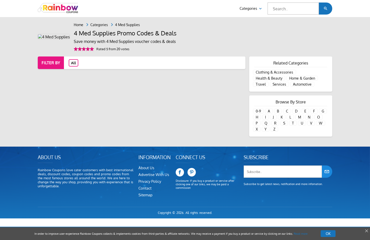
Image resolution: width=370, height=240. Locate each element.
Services (279, 84)
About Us (146, 167)
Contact (145, 188)
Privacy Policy (149, 181)
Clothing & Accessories (274, 72)
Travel (261, 84)
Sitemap (145, 195)
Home (78, 25)
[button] (325, 9)
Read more (301, 233)
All (73, 63)
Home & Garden (302, 78)
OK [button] (328, 233)
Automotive (302, 84)
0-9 (258, 111)
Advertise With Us (153, 174)
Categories (249, 8)
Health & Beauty (269, 78)
